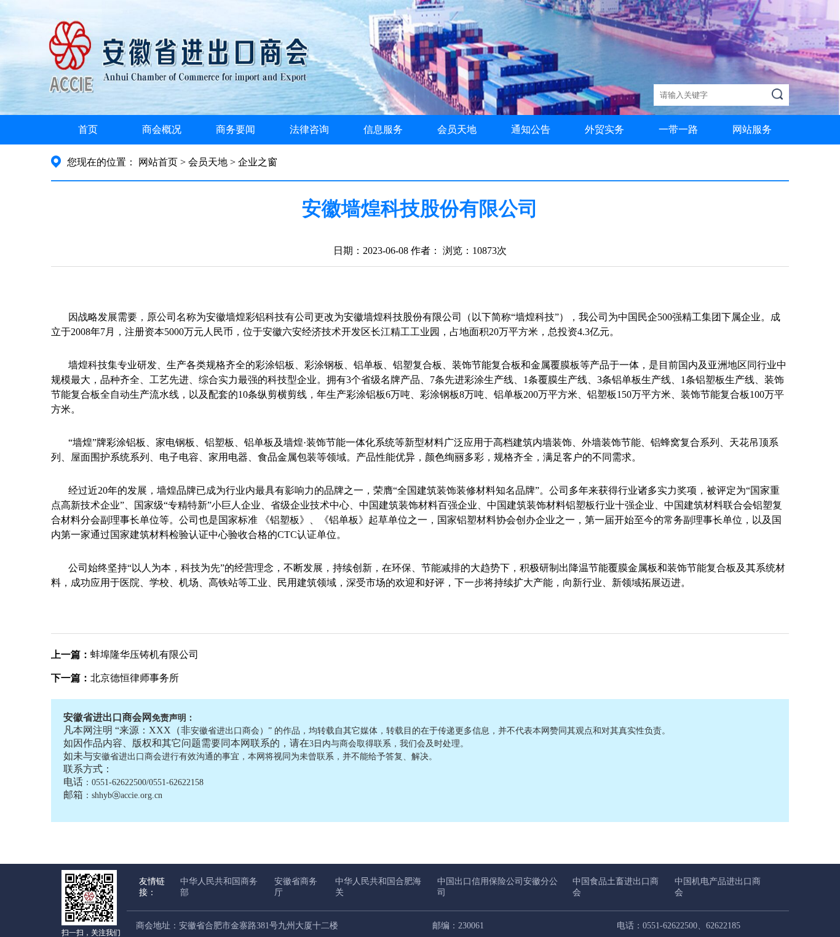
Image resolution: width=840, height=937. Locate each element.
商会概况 (161, 129)
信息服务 (383, 129)
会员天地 (457, 129)
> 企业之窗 (253, 162)
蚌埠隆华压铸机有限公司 (144, 654)
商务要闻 (235, 129)
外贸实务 (604, 129)
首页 (88, 129)
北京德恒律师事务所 (134, 678)
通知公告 (530, 129)
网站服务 (752, 129)
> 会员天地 (204, 162)
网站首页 (158, 162)
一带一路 (678, 129)
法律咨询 (309, 129)
